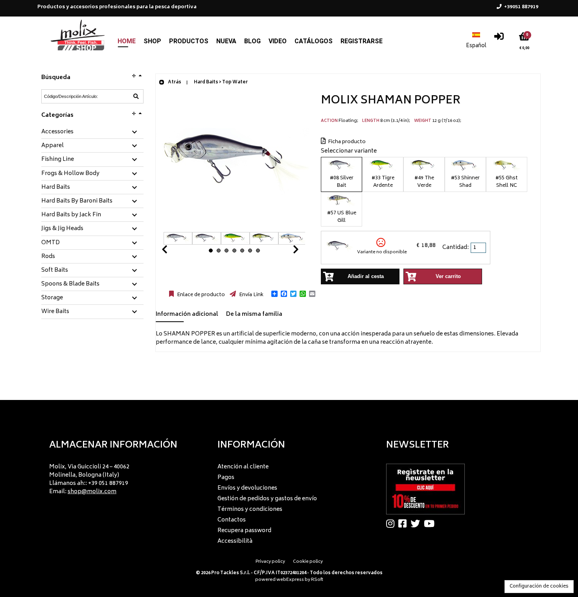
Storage (52, 298)
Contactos (231, 520)
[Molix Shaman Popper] (234, 228)
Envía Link (250, 295)
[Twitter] (417, 523)
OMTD (50, 243)
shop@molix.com (92, 492)
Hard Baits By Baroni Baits (76, 201)
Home (127, 41)
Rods (48, 256)
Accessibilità (234, 541)
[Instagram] (392, 523)
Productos (188, 41)
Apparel (52, 145)
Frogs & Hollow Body (70, 173)
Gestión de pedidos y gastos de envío (267, 499)
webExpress (290, 580)
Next (286, 251)
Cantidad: (455, 247)
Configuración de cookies (539, 586)
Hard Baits (55, 187)
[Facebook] (404, 523)
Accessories (57, 132)
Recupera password (244, 531)
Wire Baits (55, 311)
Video (278, 41)
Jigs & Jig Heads (62, 228)
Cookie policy (308, 562)
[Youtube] (431, 523)
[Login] (499, 38)
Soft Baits (54, 270)
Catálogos (314, 41)
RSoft (317, 580)
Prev (174, 251)
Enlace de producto (200, 295)
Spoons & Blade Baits (70, 284)
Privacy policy (270, 562)
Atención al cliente (243, 467)
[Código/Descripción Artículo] (136, 96)
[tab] (92, 132)
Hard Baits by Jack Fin (71, 215)
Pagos (225, 478)
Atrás (174, 82)
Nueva (226, 41)
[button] (274, 293)
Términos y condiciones (249, 509)
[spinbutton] (479, 247)
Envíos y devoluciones (247, 488)
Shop (152, 41)
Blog (252, 41)
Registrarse (362, 41)
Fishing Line (57, 159)
